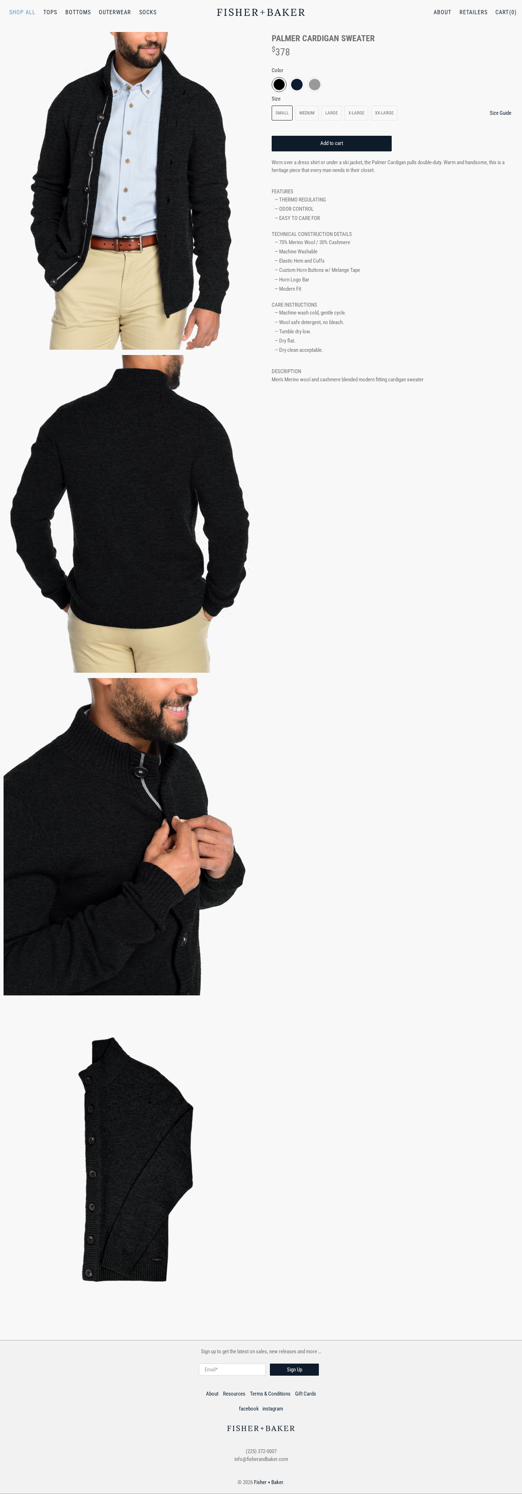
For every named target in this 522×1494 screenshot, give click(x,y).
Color (277, 70)
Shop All (22, 12)
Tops (50, 12)
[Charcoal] (279, 84)
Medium (307, 112)
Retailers (474, 12)
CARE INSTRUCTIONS (294, 305)
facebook (249, 1409)
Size (276, 99)
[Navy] (296, 84)
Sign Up (294, 1369)
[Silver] (314, 84)
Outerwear (115, 12)
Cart (502, 12)
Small (282, 112)
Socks (148, 12)
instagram (272, 1409)
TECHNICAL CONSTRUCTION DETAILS (312, 234)
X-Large (356, 112)
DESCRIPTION (286, 371)
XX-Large (384, 112)
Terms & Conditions (270, 1394)
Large (331, 112)
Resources (234, 1394)
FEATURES (282, 191)
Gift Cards (305, 1394)
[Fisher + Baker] (261, 12)
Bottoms (78, 12)
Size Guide (500, 113)
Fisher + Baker (268, 1482)
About (442, 12)
